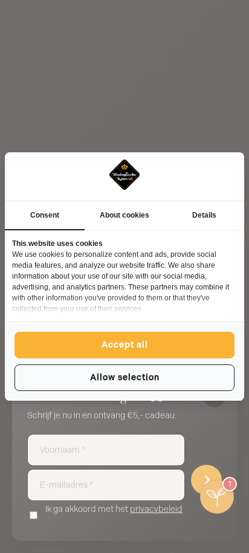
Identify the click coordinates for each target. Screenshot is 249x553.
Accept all (125, 345)
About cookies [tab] (124, 215)
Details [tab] (204, 215)
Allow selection (125, 377)
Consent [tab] (44, 215)
